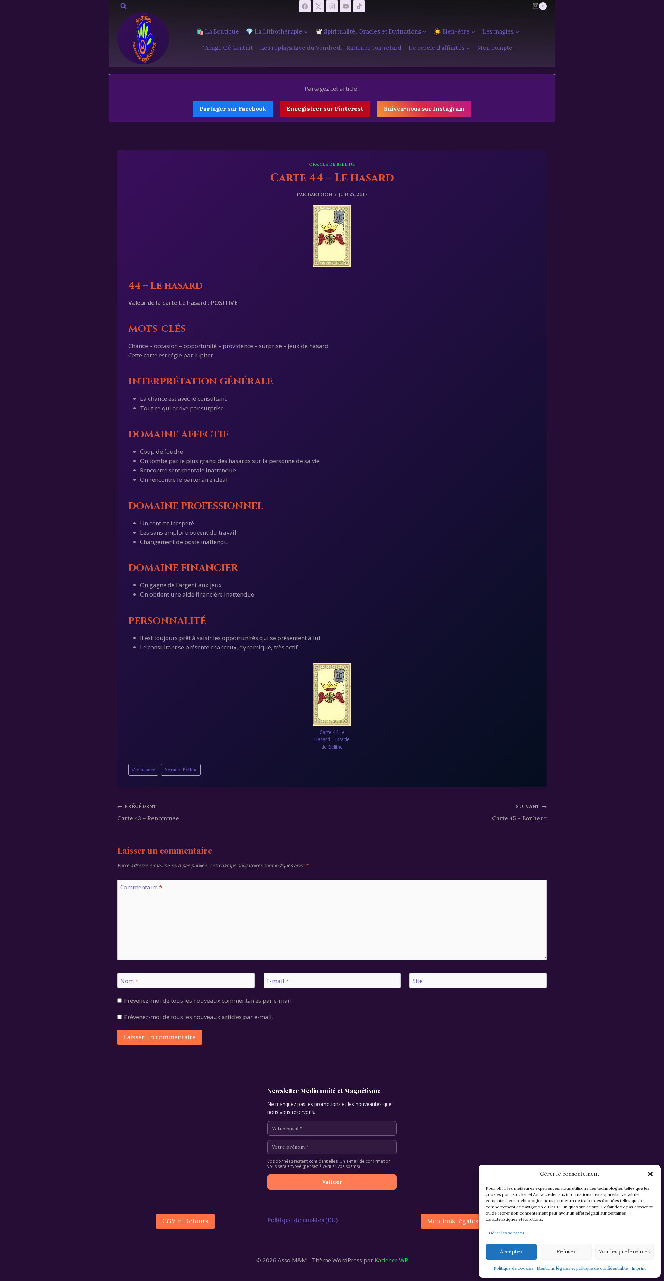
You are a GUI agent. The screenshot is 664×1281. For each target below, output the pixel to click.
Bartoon (319, 194)
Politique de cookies (513, 1268)
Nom (129, 981)
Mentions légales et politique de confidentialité (582, 1268)
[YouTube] (345, 6)
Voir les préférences (624, 1251)
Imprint (638, 1268)
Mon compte (495, 48)
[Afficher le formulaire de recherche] (123, 6)
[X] (318, 6)
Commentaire (141, 887)
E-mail (277, 981)
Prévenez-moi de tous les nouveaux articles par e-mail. (198, 1017)
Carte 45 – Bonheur (519, 812)
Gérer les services (506, 1232)
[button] (650, 1174)
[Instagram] (332, 6)
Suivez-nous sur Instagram (424, 108)
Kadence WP (391, 1260)
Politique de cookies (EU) (302, 1220)
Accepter (511, 1251)
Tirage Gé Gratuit (228, 48)
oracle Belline (180, 769)
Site (418, 981)
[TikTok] (359, 6)
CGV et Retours (185, 1221)
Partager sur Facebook (233, 108)
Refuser (566, 1251)
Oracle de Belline (332, 164)
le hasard (143, 769)
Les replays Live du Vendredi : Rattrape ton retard (331, 48)
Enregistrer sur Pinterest (325, 108)
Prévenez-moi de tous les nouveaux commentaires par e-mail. (208, 1001)
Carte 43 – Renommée (148, 812)
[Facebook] (305, 6)
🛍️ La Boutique (217, 31)
